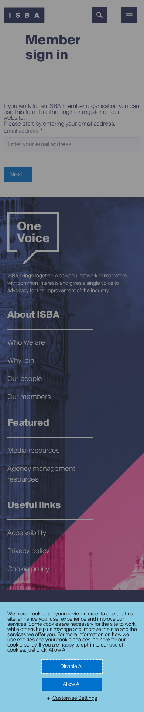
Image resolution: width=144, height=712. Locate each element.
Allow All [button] (72, 684)
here (105, 639)
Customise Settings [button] (74, 698)
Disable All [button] (72, 666)
